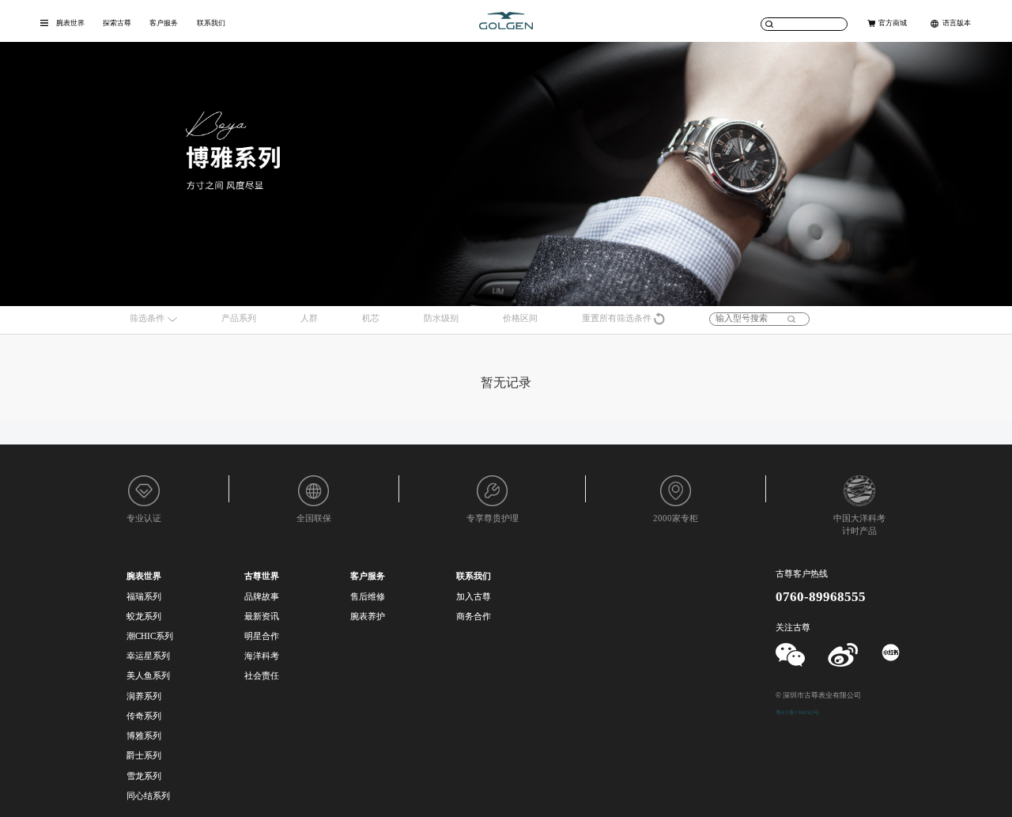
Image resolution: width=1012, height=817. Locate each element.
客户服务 (163, 23)
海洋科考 (261, 656)
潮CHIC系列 (149, 636)
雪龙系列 (143, 776)
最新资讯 (261, 616)
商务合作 (473, 616)
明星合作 (261, 636)
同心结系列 (148, 796)
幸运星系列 (148, 656)
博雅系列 (143, 736)
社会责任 (261, 675)
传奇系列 (143, 716)
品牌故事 (261, 596)
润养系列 (143, 696)
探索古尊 (117, 23)
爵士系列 (143, 755)
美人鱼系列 (148, 675)
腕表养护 (367, 616)
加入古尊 (473, 596)
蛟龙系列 (143, 616)
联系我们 (211, 23)
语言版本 (956, 23)
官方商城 (892, 23)
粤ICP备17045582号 (797, 712)
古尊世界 (261, 576)
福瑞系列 (143, 596)
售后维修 (367, 596)
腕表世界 (70, 23)
